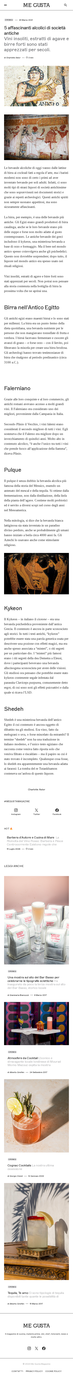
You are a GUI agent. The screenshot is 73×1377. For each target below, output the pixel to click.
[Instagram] (29, 1348)
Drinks (9, 20)
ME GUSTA (36, 5)
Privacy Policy (34, 1371)
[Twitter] (36, 1348)
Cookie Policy (53, 1371)
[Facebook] (43, 1348)
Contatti (17, 1371)
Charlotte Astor (36, 789)
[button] (5, 5)
